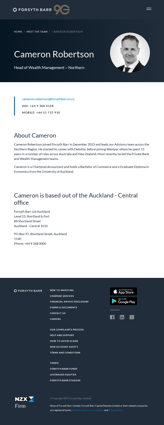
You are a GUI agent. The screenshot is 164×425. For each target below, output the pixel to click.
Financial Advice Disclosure (69, 301)
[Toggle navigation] (149, 9)
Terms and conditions (65, 352)
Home (18, 31)
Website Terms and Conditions (88, 410)
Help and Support (62, 335)
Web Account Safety (64, 346)
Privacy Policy (116, 410)
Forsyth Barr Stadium (65, 380)
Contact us (58, 313)
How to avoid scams (64, 341)
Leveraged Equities (63, 374)
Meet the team (37, 31)
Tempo (54, 363)
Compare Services (62, 296)
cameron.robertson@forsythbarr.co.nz (48, 99)
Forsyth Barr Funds (63, 368)
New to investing (62, 290)
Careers (55, 319)
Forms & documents (63, 307)
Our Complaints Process (67, 329)
